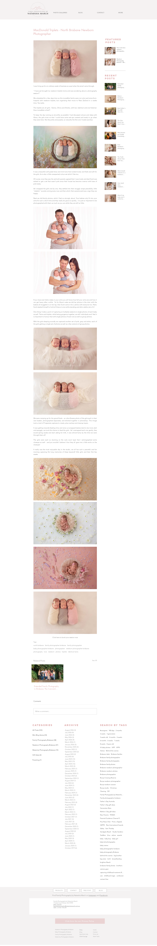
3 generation (111, 734)
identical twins (73, 652)
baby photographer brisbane (43, 649)
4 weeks (119, 737)
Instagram (92, 895)
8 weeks (102, 744)
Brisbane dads (105, 754)
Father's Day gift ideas (107, 805)
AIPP (113, 747)
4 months (112, 737)
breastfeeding (117, 859)
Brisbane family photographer (110, 757)
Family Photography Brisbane (63, 934)
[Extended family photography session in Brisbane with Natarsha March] (47, 673)
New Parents (104, 815)
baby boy (108, 839)
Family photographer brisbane (110, 798)
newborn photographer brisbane (77, 649)
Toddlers (103, 835)
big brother (118, 855)
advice (114, 835)
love (45, 652)
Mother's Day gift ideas (108, 812)
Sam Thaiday (109, 828)
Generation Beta (105, 808)
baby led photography (107, 842)
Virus (108, 835)
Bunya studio (104, 788)
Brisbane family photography (109, 761)
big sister (103, 859)
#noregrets (103, 730)
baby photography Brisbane (109, 852)
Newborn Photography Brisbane (64, 929)
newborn (51, 652)
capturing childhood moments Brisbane (112, 872)
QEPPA (102, 825)
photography (38, 652)
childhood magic (109, 876)
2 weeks (102, 734)
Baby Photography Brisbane (63, 932)
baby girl (115, 839)
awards (119, 835)
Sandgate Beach (105, 832)
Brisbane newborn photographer (111, 768)
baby (101, 839)
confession (120, 876)
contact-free (104, 879)
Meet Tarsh (96, 936)
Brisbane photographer (108, 774)
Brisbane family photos (107, 764)
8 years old (110, 744)
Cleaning (103, 791)
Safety (102, 828)
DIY (108, 791)
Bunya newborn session (108, 784)
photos (58, 652)
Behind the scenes (112, 751)
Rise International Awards (114, 825)
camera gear (104, 869)
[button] (60, 12)
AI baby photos (105, 747)
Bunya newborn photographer (110, 781)
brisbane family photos (107, 866)
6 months (103, 741)
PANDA (112, 815)
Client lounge (83, 936)
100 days (111, 730)
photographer (60, 649)
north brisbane (38, 645)
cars (101, 876)
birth (109, 859)
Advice (102, 751)
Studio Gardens (117, 832)
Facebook (104, 895)
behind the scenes (106, 855)
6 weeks (110, 741)
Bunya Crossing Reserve (108, 778)
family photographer (74, 645)
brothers (119, 866)
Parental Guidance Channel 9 (110, 818)
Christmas (113, 788)
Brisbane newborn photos (108, 771)
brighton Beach (105, 862)
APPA (118, 747)
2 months (119, 730)
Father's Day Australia (107, 801)
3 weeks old (104, 737)
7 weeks (117, 741)
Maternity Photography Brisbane (64, 937)
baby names (104, 845)
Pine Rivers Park (105, 822)
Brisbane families (116, 754)
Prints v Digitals (117, 822)
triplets (64, 652)
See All (94, 660)
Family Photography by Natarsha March (112, 795)
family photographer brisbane (55, 645)
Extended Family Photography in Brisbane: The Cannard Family (46, 687)
